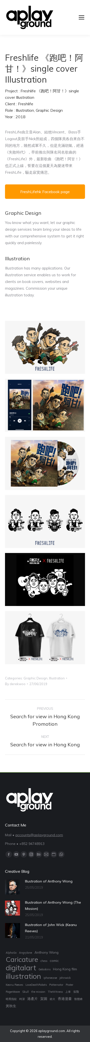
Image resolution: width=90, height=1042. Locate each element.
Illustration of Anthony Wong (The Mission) (53, 905)
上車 (68, 991)
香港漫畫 (65, 998)
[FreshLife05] (45, 637)
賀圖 (43, 998)
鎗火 (52, 999)
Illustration (57, 678)
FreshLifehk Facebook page (45, 191)
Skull (25, 991)
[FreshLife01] (45, 347)
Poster (69, 985)
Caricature (22, 959)
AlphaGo (11, 952)
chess (43, 961)
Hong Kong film (65, 969)
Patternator (56, 985)
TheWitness (55, 991)
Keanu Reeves (14, 985)
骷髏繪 (78, 999)
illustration (23, 976)
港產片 (32, 998)
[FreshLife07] (45, 463)
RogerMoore (13, 991)
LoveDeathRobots (36, 985)
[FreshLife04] (45, 579)
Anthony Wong (46, 952)
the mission (38, 991)
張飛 (76, 991)
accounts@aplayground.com (39, 835)
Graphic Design (36, 678)
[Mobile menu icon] (81, 17)
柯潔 (22, 999)
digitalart (21, 968)
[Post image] (12, 886)
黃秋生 (11, 1006)
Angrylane (25, 952)
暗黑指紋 (11, 999)
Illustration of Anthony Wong (48, 881)
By (15, 684)
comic (54, 960)
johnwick (65, 978)
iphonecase (50, 978)
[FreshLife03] (45, 521)
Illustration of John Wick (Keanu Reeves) (51, 928)
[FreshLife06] (45, 405)
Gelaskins (44, 969)
